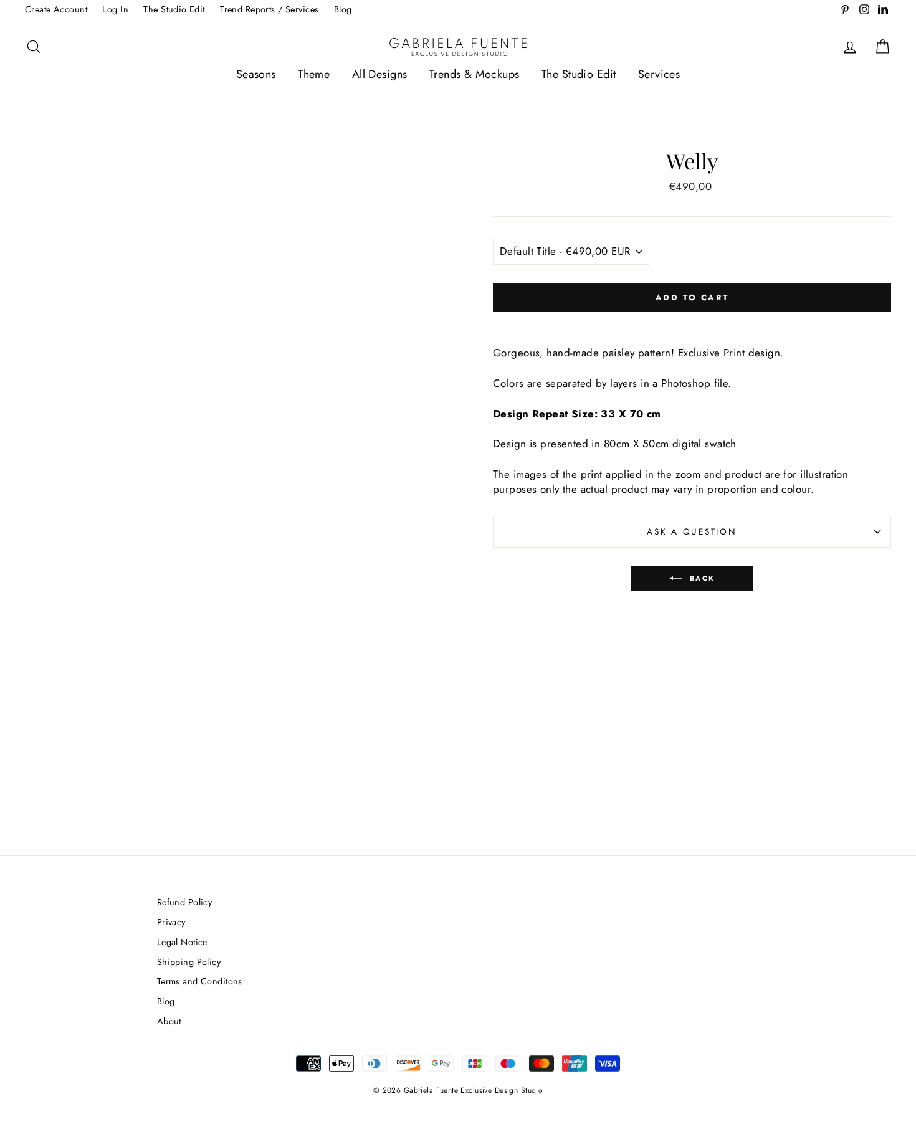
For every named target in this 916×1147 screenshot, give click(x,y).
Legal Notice (182, 942)
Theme (314, 74)
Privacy (171, 922)
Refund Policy (184, 902)
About (169, 1021)
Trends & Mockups (474, 74)
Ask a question (692, 531)
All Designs (380, 74)
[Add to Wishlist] (692, 322)
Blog (343, 9)
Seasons (256, 74)
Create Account (56, 9)
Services (659, 74)
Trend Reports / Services (269, 9)
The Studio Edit (173, 9)
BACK (701, 578)
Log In (115, 9)
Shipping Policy (189, 962)
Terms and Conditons (199, 981)
